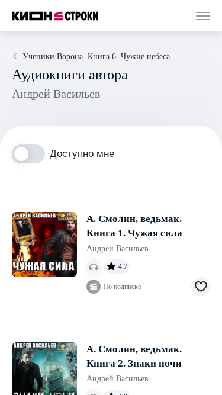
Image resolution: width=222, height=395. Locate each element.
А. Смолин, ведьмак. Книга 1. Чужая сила (134, 226)
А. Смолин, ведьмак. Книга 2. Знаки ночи (134, 356)
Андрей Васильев (117, 248)
